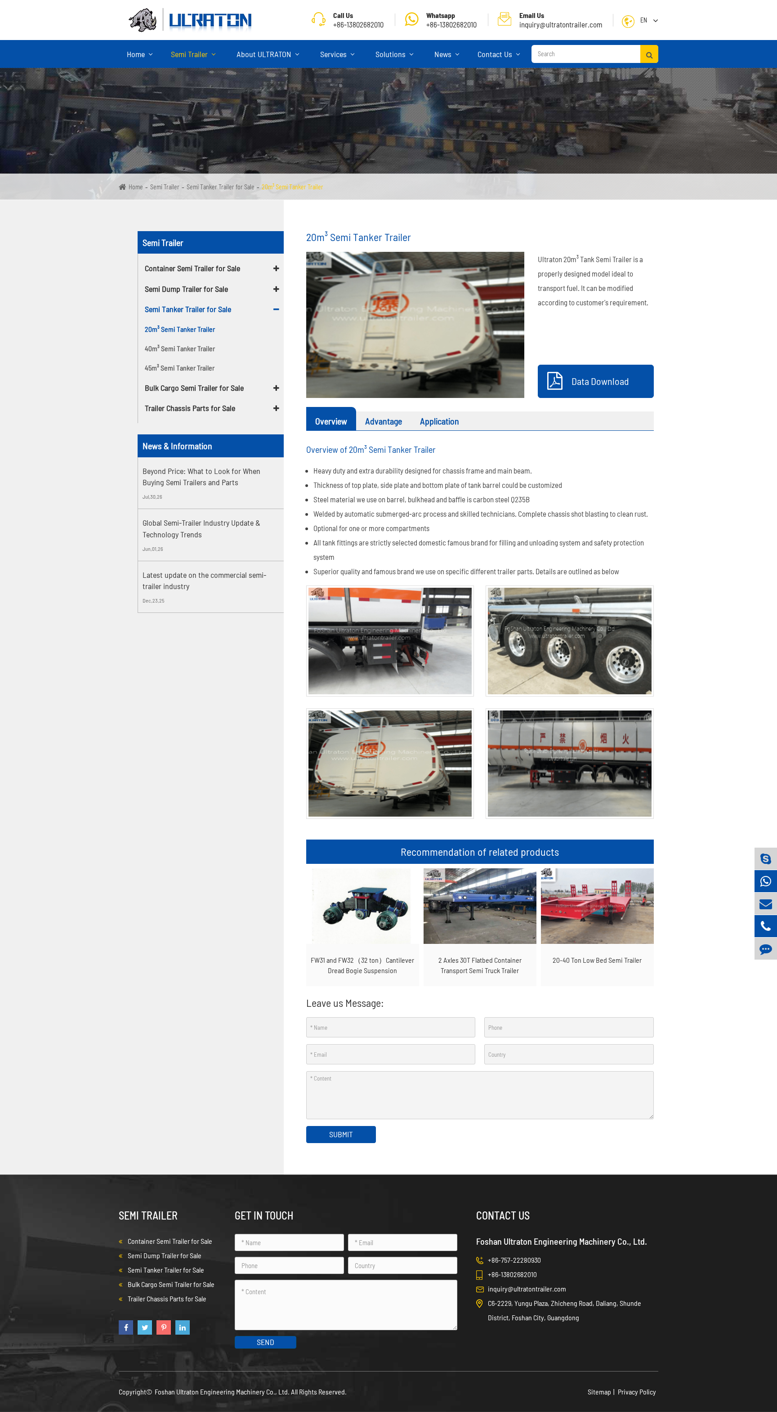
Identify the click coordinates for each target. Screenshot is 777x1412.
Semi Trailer (190, 54)
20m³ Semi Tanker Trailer (292, 187)
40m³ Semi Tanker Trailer (180, 348)
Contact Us (496, 54)
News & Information (177, 445)
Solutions (391, 54)
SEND (265, 1342)
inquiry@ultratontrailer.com (561, 20)
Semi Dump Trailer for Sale (186, 289)
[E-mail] (766, 904)
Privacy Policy (637, 1391)
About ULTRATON (265, 54)
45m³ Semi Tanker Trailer (179, 367)
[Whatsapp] (766, 881)
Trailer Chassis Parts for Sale (190, 408)
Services (334, 54)
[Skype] (766, 859)
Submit (341, 1134)
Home (137, 54)
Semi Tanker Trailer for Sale (221, 187)
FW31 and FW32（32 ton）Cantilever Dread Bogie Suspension (362, 965)
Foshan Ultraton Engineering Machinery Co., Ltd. (223, 1391)
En (643, 20)
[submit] (649, 54)
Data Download (600, 381)
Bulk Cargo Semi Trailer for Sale (194, 388)
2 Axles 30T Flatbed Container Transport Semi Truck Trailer (480, 965)
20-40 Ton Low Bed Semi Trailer (597, 960)
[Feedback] (766, 949)
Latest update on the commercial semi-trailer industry (204, 580)
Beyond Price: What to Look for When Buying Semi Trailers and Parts (201, 476)
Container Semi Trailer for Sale (192, 268)
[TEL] (766, 926)
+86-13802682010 (451, 20)
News (443, 54)
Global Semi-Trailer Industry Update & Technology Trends (201, 528)
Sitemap (599, 1391)
